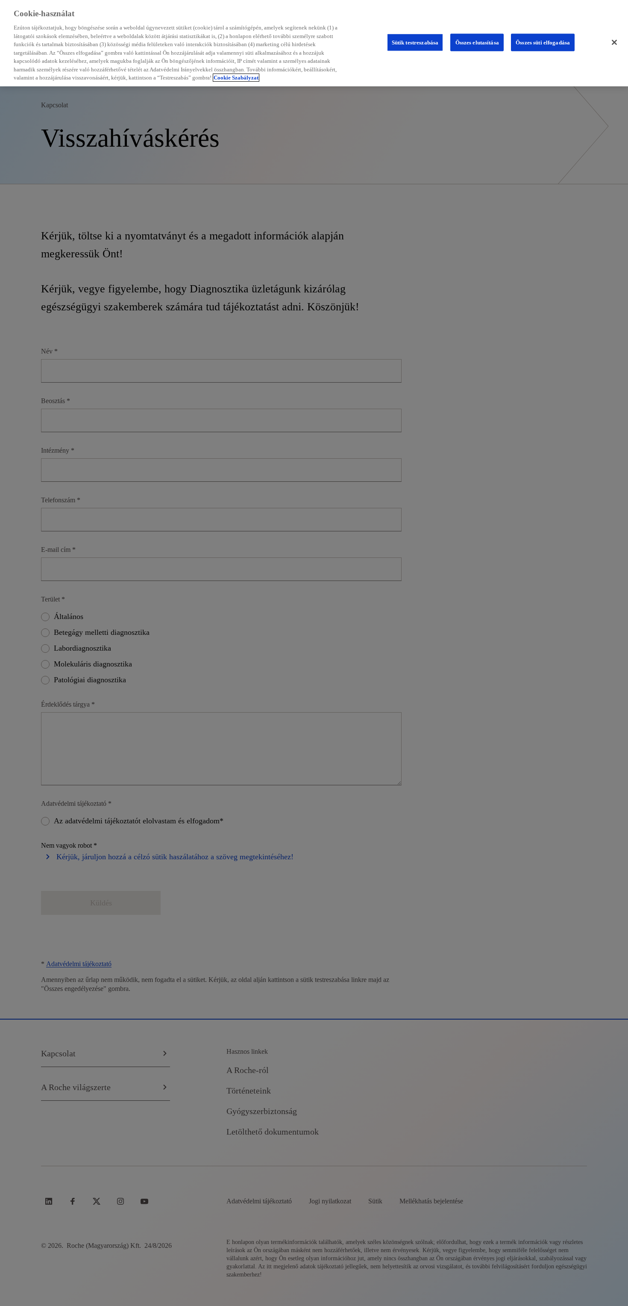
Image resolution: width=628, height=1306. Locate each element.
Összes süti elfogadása (543, 42)
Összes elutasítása (477, 42)
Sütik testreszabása (415, 42)
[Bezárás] (614, 42)
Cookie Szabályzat (236, 77)
